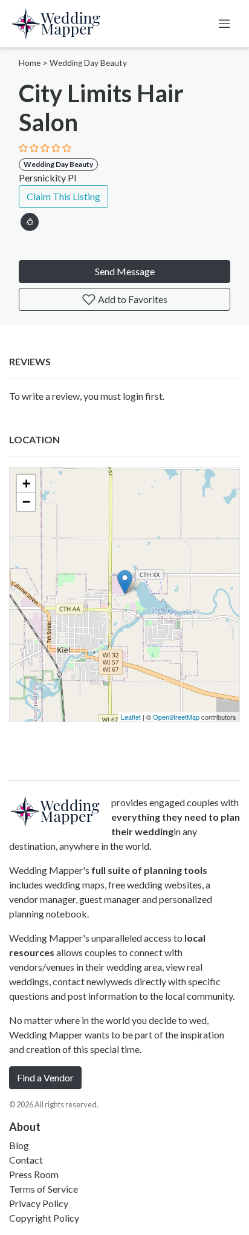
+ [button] (26, 483)
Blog (19, 1145)
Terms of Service (43, 1188)
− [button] (26, 501)
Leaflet (131, 717)
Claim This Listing (63, 196)
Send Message (125, 271)
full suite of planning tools (149, 870)
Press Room (34, 1174)
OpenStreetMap (176, 717)
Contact (26, 1159)
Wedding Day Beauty (88, 63)
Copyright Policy (44, 1218)
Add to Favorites (131, 299)
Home (29, 63)
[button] (29, 220)
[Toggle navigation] (224, 23)
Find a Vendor (45, 1077)
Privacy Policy (38, 1203)
